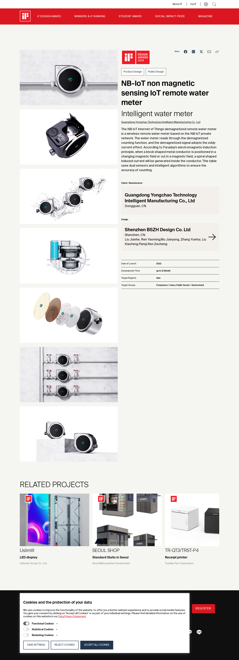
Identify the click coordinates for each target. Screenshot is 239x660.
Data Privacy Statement (72, 616)
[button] (206, 4)
